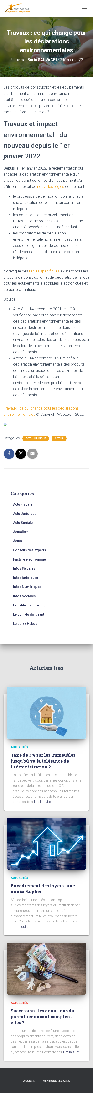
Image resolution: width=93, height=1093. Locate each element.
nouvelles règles (50, 186)
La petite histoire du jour (32, 605)
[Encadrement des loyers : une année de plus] (46, 843)
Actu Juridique (36, 438)
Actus (59, 438)
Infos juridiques (25, 578)
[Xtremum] (19, 8)
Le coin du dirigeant (28, 614)
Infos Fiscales (24, 568)
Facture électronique (29, 559)
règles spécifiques (44, 271)
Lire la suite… (43, 802)
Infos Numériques (27, 587)
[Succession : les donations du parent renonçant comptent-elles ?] (46, 968)
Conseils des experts (29, 550)
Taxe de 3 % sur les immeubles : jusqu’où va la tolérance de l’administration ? (44, 761)
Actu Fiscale (22, 504)
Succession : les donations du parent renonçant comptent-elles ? (42, 1016)
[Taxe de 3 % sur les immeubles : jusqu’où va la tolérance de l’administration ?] (46, 713)
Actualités (21, 532)
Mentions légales (56, 1081)
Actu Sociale (23, 523)
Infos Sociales (24, 596)
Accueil (29, 1081)
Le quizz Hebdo (25, 623)
